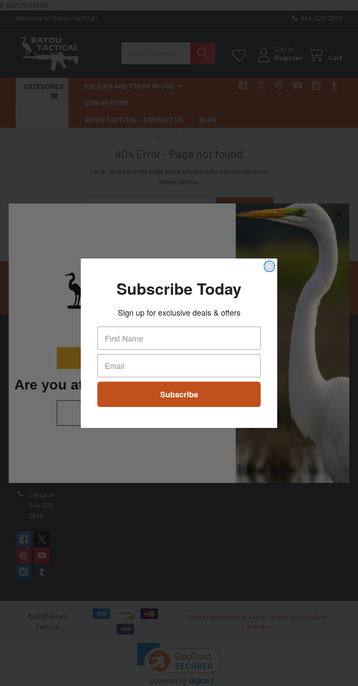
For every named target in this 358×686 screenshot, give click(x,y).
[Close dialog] (269, 266)
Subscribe (179, 394)
